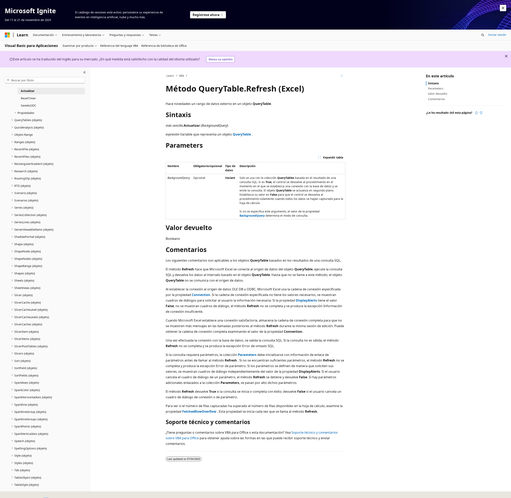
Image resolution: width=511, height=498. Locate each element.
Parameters (247, 355)
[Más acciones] (341, 76)
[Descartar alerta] (503, 8)
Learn (170, 76)
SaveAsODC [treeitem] (28, 105)
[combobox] (45, 80)
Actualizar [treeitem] (28, 91)
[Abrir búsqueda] (483, 35)
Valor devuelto (437, 94)
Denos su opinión (221, 59)
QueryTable (242, 134)
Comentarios (436, 99)
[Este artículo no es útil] (481, 112)
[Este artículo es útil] (476, 112)
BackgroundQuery (252, 215)
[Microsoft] (7, 35)
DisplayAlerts (306, 300)
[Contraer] (84, 72)
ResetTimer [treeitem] (28, 98)
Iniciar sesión (497, 35)
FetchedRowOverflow (199, 411)
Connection (201, 295)
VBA (181, 76)
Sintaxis (433, 83)
